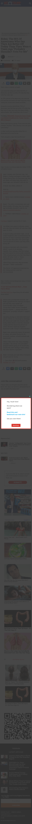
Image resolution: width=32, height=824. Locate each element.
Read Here (16, 425)
